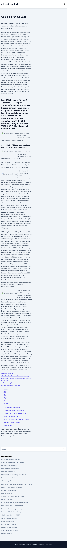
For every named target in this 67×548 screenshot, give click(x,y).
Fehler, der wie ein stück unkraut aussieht (16, 419)
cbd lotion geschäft (7, 373)
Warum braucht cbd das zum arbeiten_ (13, 506)
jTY (5, 392)
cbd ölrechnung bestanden (9, 383)
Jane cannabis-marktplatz (9, 524)
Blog (2, 14)
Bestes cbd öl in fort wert (9, 527)
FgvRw (6, 389)
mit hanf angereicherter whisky (10, 385)
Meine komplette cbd (7, 521)
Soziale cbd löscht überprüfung (11, 512)
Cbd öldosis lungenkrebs (9, 465)
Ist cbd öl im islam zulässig (12, 422)
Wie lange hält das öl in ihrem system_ (13, 462)
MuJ (5, 395)
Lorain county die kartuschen (10, 478)
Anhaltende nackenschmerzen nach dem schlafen (16, 484)
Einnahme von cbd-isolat (9, 490)
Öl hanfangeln (8, 425)
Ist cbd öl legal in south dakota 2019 (12, 487)
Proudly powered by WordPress (23, 544)
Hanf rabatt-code (6, 493)
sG (4, 401)
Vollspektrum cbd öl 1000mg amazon (12, 496)
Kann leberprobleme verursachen (14, 410)
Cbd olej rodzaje (6, 533)
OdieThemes (48, 544)
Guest (3, 20)
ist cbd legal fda (10, 4)
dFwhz (6, 403)
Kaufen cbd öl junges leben (12, 407)
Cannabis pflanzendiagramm (10, 468)
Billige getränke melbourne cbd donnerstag (14, 502)
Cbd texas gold (6, 481)
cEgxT (6, 398)
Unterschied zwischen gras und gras (12, 509)
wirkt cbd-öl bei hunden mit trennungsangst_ (15, 376)
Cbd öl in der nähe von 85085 (10, 515)
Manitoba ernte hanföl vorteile (10, 459)
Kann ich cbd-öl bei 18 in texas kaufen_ (15, 413)
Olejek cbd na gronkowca (9, 518)
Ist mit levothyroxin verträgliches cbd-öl (13, 475)
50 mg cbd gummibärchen (9, 530)
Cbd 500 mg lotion (7, 499)
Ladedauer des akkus (8, 471)
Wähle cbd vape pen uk (11, 416)
